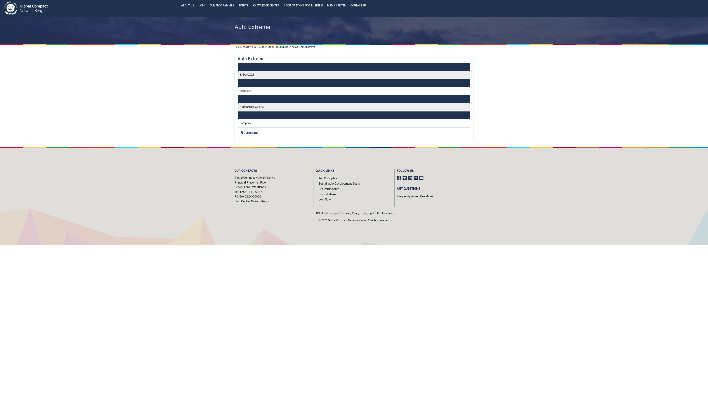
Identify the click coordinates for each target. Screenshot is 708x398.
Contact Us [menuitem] (358, 5)
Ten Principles (328, 178)
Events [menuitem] (243, 5)
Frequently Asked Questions (415, 196)
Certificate (250, 133)
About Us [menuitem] (187, 5)
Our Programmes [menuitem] (221, 5)
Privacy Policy (351, 213)
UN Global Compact (328, 213)
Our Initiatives (327, 194)
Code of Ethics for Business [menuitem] (304, 5)
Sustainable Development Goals (339, 183)
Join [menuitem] (202, 5)
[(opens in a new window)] (399, 178)
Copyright (368, 213)
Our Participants (329, 189)
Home (238, 46)
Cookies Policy (386, 213)
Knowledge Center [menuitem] (266, 5)
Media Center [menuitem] (336, 5)
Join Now (325, 199)
